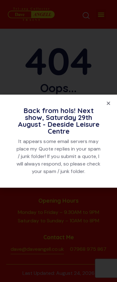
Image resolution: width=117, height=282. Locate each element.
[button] (108, 103)
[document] (58, 141)
